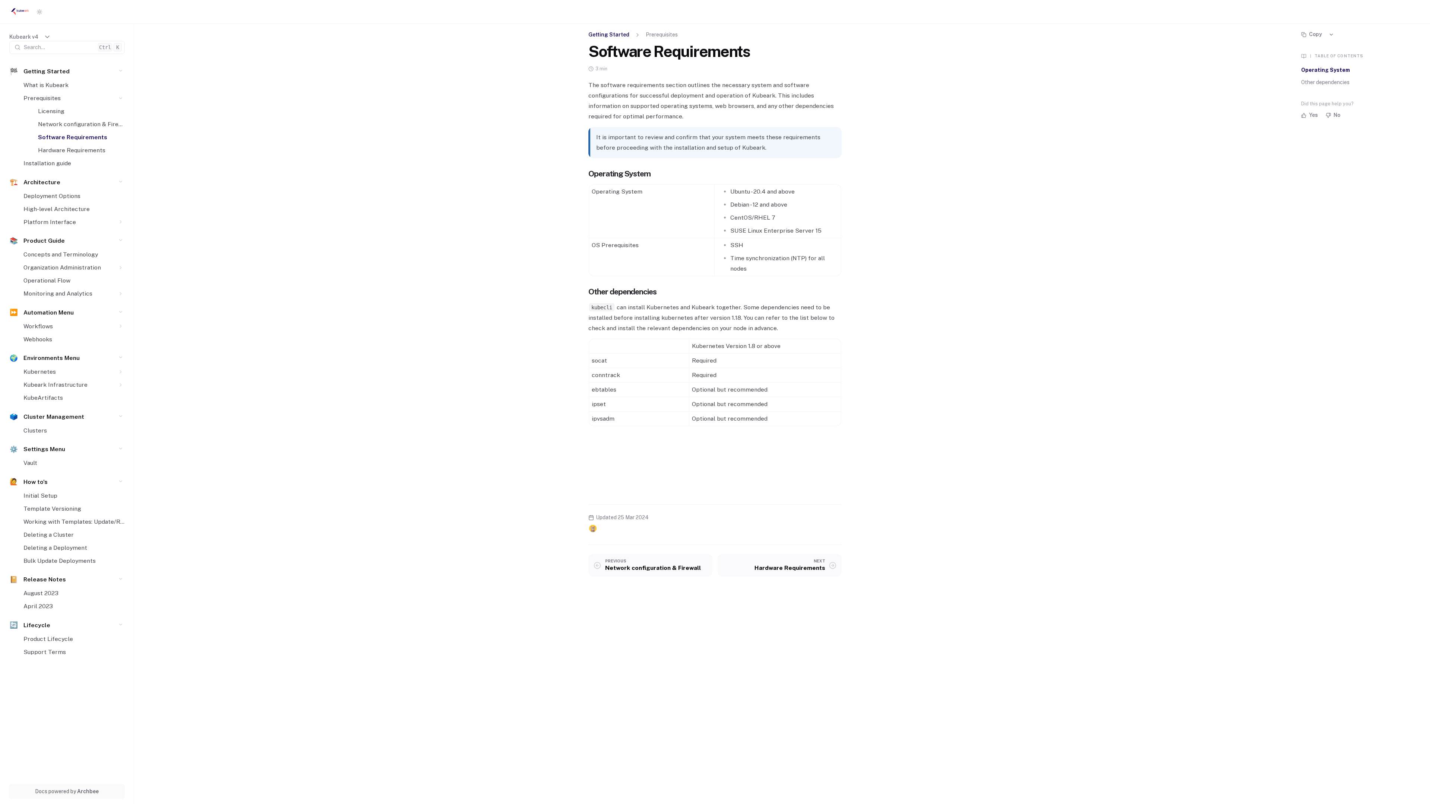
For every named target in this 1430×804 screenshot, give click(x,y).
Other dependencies (1325, 82)
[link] (30, 37)
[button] (121, 71)
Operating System (1325, 70)
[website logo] (20, 12)
